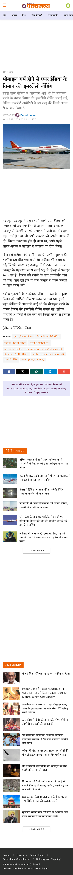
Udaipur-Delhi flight (16, 354)
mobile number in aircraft (48, 354)
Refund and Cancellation (16, 859)
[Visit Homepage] (36, 5)
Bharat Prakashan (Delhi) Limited (22, 864)
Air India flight (13, 349)
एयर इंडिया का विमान (23, 336)
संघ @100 (37, 15)
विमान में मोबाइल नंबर (40, 343)
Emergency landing (33, 359)
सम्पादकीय (53, 15)
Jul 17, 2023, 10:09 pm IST (21, 119)
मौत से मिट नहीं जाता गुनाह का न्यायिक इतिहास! (46, 673)
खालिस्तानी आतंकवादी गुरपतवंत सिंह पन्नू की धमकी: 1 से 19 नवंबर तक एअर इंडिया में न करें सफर (43, 537)
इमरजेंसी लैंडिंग (11, 359)
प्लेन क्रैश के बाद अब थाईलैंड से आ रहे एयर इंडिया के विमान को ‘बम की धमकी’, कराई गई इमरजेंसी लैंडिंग (43, 520)
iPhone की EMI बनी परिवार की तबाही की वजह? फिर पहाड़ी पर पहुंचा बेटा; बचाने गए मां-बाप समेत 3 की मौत (45, 785)
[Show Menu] (4, 5)
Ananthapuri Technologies (35, 868)
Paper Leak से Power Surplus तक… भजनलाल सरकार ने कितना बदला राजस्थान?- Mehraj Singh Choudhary (45, 692)
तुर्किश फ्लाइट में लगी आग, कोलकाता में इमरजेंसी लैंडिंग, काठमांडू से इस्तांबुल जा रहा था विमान (43, 463)
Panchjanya (28, 115)
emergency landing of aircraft (44, 349)
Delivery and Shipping (48, 859)
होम (4, 15)
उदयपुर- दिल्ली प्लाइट (15, 343)
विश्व (24, 15)
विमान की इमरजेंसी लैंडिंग (48, 336)
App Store (42, 392)
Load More (36, 550)
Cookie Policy (37, 855)
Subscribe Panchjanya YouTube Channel (36, 384)
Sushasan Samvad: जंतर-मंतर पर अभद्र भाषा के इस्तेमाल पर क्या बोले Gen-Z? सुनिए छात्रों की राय (45, 708)
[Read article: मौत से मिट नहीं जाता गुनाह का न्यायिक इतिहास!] (11, 678)
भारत (14, 15)
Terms (20, 855)
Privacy (7, 855)
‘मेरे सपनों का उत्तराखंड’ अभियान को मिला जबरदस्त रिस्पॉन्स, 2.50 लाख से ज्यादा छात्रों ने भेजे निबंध (45, 739)
